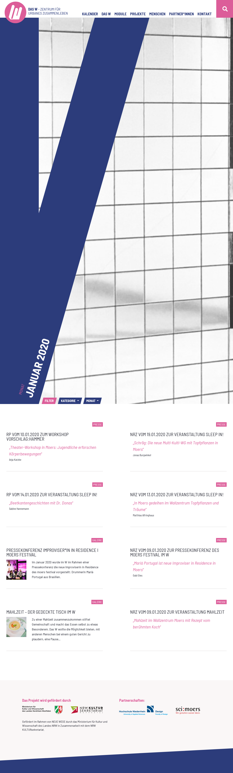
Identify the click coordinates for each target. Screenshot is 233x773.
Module (120, 14)
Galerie (97, 540)
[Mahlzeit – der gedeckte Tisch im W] (16, 626)
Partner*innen (181, 14)
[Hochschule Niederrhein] (144, 712)
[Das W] (15, 9)
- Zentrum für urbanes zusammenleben (48, 11)
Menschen (157, 14)
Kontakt (205, 14)
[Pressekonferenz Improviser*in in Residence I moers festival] (16, 569)
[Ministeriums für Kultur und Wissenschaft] (43, 712)
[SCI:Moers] (189, 712)
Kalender (90, 14)
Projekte (138, 14)
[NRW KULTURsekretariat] (88, 712)
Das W (106, 14)
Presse (97, 424)
